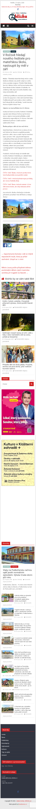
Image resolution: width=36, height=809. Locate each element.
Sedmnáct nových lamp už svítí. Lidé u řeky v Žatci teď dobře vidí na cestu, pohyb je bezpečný (17, 335)
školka (10, 74)
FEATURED (6, 51)
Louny (3, 734)
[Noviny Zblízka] (4, 26)
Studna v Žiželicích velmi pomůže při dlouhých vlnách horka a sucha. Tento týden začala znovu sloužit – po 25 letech (22, 683)
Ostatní (13, 51)
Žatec (3, 737)
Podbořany (14, 566)
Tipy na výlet (6, 752)
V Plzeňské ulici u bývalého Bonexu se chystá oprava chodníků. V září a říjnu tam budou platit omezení (22, 709)
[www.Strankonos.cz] (22, 804)
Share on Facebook (5, 245)
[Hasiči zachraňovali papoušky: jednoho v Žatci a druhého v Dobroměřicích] (8, 693)
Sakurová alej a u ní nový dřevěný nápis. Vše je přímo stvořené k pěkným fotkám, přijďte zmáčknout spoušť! (22, 626)
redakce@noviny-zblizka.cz (9, 778)
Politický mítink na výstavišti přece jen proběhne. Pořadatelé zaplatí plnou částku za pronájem (22, 598)
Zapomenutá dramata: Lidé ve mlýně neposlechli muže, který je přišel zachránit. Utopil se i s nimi (17, 256)
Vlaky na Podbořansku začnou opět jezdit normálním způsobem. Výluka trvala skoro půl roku (17, 574)
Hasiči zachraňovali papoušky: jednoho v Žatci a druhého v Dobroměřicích (23, 696)
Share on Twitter (9, 245)
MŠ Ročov (27, 72)
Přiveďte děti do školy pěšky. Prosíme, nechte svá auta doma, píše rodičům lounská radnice (17, 366)
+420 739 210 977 (7, 783)
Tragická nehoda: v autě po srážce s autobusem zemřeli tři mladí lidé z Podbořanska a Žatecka (23, 612)
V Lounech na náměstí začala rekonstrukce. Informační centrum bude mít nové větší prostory (23, 640)
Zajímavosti (5, 746)
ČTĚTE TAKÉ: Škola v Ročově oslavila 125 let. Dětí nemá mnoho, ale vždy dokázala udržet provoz (17, 186)
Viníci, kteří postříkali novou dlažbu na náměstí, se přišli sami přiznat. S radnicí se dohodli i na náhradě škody (22, 655)
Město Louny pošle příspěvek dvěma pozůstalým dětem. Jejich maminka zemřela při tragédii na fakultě (16, 270)
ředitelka (5, 74)
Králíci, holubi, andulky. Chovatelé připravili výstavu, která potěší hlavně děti (17, 303)
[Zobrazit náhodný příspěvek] (32, 26)
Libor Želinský (18, 72)
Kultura (4, 749)
